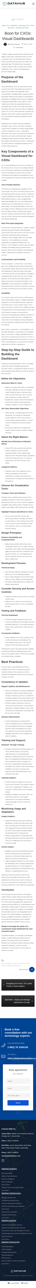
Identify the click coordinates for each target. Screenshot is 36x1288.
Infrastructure (22, 28)
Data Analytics (24, 25)
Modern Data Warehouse (14, 965)
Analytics (5, 25)
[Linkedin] (3, 1161)
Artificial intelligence (7, 963)
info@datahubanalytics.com (11, 1156)
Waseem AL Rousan (13, 44)
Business (14, 25)
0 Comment (19, 47)
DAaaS (15, 963)
